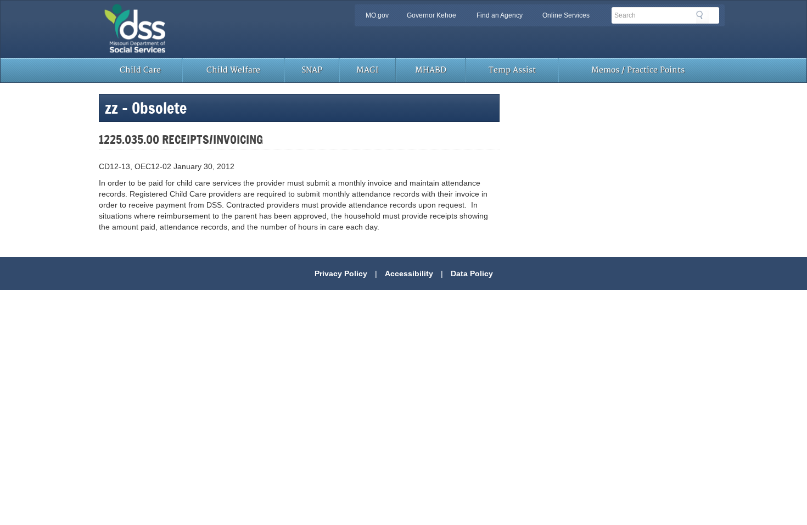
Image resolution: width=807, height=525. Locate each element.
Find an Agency (500, 15)
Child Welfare (233, 70)
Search (702, 17)
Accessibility (409, 273)
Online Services (566, 15)
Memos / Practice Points (638, 70)
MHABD (430, 70)
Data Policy (472, 273)
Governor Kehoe (431, 15)
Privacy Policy (341, 273)
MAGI (367, 70)
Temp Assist (512, 70)
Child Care (140, 70)
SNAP (311, 70)
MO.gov (377, 15)
